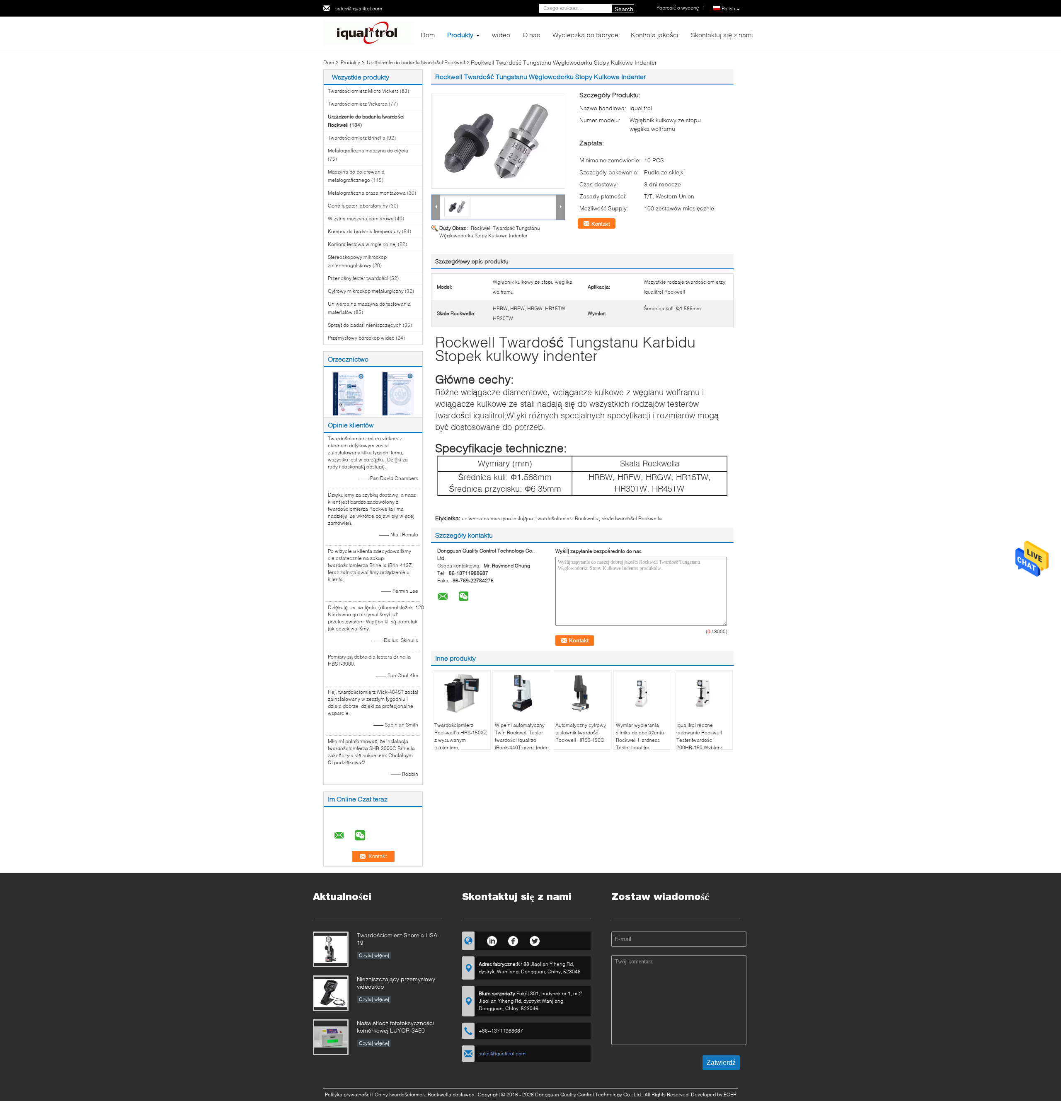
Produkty (460, 35)
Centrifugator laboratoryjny (358, 206)
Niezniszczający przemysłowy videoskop (396, 982)
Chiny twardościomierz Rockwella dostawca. (426, 1094)
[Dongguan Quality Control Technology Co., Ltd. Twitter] (535, 940)
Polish (728, 8)
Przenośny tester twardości (358, 278)
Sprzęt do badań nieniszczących (365, 325)
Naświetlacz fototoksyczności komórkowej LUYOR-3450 (395, 1026)
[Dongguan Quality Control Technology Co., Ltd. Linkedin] (492, 940)
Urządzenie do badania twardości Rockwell (416, 62)
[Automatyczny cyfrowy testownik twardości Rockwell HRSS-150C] (582, 693)
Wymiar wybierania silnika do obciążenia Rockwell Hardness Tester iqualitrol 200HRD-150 (640, 740)
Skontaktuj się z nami (722, 35)
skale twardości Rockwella (632, 518)
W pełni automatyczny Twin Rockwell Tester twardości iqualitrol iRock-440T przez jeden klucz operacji (522, 740)
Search (624, 9)
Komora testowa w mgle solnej (362, 244)
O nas (531, 35)
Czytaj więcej (374, 955)
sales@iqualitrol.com (358, 8)
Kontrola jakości (654, 35)
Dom (428, 35)
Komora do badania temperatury (364, 231)
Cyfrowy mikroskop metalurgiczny (366, 291)
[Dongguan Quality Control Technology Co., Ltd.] (368, 32)
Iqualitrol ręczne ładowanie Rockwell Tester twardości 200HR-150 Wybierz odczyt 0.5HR (699, 740)
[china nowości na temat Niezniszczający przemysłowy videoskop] (330, 993)
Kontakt (600, 223)
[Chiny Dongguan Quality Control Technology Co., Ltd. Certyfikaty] (348, 393)
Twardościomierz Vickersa (358, 104)
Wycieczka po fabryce (585, 35)
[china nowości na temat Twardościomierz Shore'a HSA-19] (330, 949)
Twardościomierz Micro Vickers (363, 91)
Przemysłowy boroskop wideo (361, 338)
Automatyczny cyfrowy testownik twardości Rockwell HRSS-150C (580, 732)
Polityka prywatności (348, 1094)
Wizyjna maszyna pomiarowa (361, 218)
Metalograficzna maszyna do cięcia (368, 150)
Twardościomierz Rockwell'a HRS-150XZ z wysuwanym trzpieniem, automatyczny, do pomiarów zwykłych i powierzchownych (460, 747)
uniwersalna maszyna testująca (497, 518)
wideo (501, 35)
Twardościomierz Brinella (356, 138)
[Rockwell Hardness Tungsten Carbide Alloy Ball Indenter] (498, 141)
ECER (730, 1094)
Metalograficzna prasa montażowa (367, 193)
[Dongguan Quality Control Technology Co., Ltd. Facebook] (513, 940)
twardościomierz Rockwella (567, 518)
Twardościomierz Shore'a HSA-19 (398, 939)
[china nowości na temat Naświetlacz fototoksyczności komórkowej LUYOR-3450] (330, 1037)
